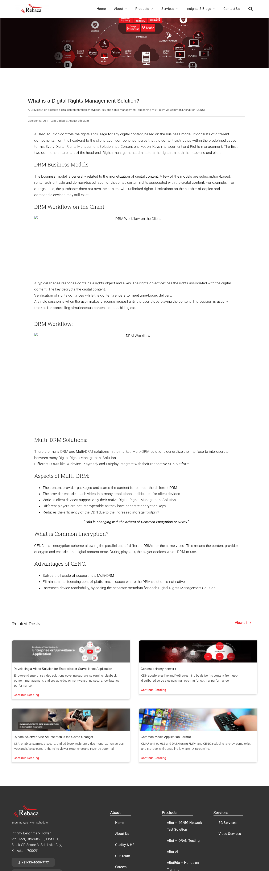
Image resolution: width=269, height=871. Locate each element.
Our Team (122, 856)
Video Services (230, 834)
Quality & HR (124, 845)
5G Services (228, 823)
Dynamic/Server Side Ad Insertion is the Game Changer (53, 737)
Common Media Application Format (166, 737)
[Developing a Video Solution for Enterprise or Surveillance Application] (71, 651)
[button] (250, 9)
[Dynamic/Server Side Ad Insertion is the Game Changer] (71, 720)
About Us (122, 834)
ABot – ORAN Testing (183, 841)
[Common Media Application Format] (198, 720)
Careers (121, 867)
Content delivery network (158, 668)
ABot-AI (172, 852)
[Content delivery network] (198, 651)
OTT (45, 120)
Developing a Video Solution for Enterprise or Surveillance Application (62, 668)
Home (119, 823)
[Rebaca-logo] (32, 5)
